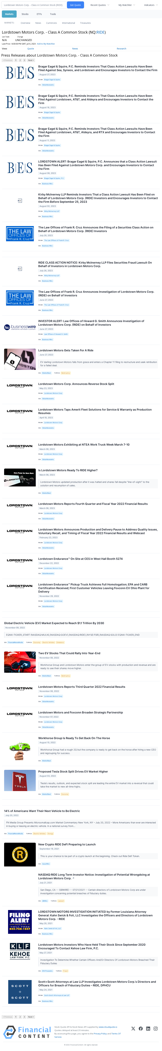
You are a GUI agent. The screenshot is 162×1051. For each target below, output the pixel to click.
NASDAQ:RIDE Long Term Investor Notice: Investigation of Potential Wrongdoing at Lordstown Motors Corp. (94, 876)
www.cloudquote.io (108, 1026)
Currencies (51, 22)
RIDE (101, 32)
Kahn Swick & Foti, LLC (52, 928)
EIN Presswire (47, 971)
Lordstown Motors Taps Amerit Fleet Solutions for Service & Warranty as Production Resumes (95, 411)
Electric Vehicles (48, 642)
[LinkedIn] (148, 1032)
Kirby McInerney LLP (51, 211)
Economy (37, 642)
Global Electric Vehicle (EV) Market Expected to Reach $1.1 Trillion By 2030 (54, 623)
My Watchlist (125, 4)
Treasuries (85, 22)
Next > (31, 60)
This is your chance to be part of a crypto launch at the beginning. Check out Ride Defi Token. (90, 856)
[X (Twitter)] (133, 1032)
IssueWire (46, 864)
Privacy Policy (100, 1033)
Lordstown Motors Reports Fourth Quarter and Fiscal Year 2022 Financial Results (93, 503)
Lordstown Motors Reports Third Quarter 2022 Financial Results (81, 686)
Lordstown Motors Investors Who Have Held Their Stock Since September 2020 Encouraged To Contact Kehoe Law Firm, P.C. (92, 946)
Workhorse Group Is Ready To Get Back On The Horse (74, 738)
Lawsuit (61, 901)
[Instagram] (155, 1032)
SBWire (44, 901)
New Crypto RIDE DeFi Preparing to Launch (67, 844)
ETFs (39, 14)
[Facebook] (140, 1032)
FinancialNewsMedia (15, 642)
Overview (25, 22)
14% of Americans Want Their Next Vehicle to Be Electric (42, 811)
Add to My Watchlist (46, 43)
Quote (30, 48)
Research (121, 48)
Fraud (65, 971)
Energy (50, 833)
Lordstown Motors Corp (53, 393)
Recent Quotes (98, 4)
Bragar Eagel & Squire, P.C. (54, 178)
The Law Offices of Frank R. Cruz (56, 240)
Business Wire (47, 184)
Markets (9, 14)
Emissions (60, 642)
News (38, 22)
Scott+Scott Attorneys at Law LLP (56, 995)
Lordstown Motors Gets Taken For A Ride (65, 350)
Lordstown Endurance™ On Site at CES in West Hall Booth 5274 (80, 558)
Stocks (25, 14)
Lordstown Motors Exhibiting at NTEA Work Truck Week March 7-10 (84, 444)
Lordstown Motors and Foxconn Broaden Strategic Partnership (80, 712)
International (68, 22)
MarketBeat (46, 373)
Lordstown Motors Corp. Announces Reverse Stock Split (76, 384)
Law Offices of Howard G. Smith (56, 334)
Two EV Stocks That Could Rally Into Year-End (69, 653)
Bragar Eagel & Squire (52, 79)
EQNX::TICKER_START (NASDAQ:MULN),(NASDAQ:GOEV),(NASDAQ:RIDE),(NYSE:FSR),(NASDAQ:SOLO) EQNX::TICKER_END (73, 634)
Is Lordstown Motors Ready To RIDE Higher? (68, 470)
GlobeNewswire (48, 85)
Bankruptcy (66, 373)
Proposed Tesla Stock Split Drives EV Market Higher (73, 771)
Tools (53, 14)
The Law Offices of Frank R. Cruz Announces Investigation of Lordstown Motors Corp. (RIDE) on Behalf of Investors (96, 293)
